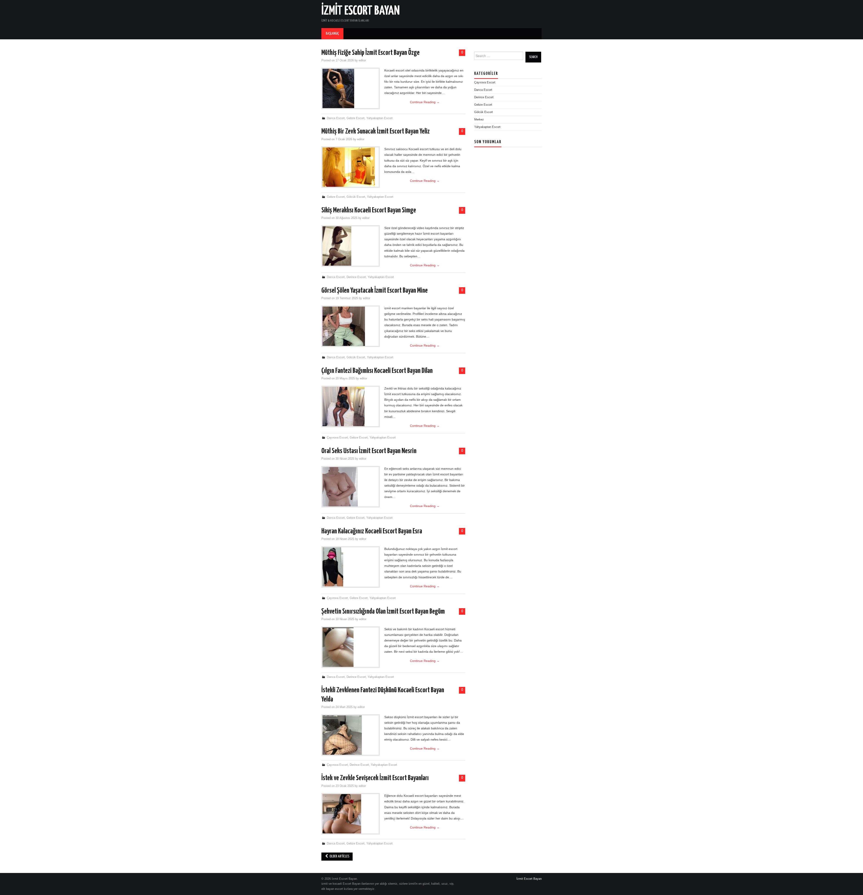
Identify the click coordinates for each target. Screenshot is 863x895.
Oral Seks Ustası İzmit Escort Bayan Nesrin (368, 451)
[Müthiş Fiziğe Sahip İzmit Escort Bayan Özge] (351, 88)
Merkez (479, 119)
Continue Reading (425, 102)
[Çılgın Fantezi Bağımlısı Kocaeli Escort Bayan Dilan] (351, 406)
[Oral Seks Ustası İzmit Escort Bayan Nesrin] (351, 486)
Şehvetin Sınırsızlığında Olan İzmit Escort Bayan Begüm (383, 611)
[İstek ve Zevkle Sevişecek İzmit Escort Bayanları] (351, 813)
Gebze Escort (356, 118)
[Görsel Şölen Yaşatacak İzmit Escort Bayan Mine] (351, 326)
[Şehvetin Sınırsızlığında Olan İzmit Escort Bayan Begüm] (351, 647)
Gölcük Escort (356, 196)
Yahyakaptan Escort (379, 118)
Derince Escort (356, 277)
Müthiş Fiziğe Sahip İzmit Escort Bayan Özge (370, 52)
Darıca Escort (336, 118)
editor (362, 60)
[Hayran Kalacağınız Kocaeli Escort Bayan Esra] (351, 566)
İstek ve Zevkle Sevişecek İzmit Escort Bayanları (375, 778)
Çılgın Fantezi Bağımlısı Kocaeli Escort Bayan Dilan (377, 370)
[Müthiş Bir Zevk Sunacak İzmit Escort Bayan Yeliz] (351, 167)
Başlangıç (332, 33)
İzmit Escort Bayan (360, 11)
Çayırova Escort (337, 437)
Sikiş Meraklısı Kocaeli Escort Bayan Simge (368, 210)
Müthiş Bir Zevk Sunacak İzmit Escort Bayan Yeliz (375, 131)
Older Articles (339, 856)
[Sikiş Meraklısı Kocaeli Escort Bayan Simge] (351, 246)
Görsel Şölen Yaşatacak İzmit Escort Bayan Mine (374, 290)
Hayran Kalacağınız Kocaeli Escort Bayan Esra (371, 531)
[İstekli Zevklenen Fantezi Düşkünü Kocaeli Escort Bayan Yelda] (351, 735)
